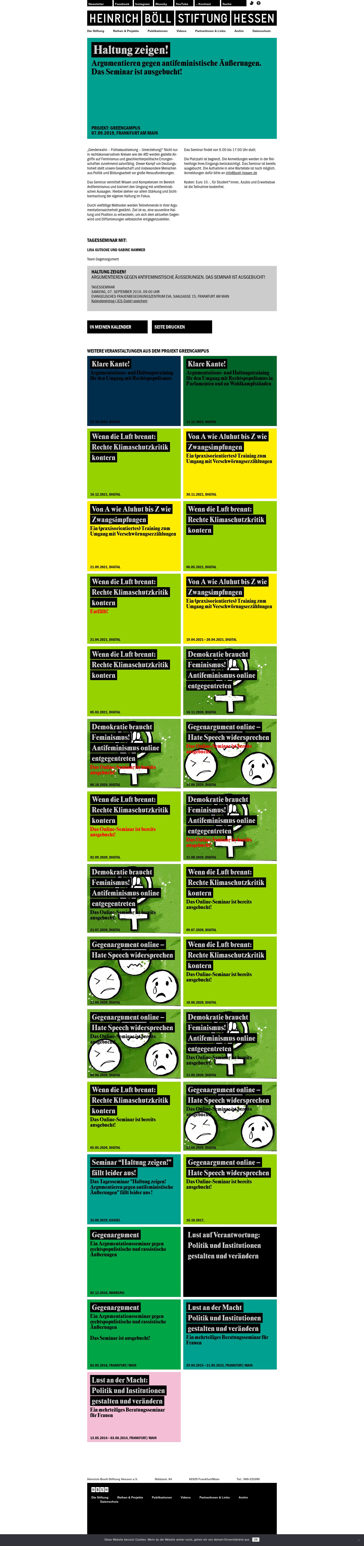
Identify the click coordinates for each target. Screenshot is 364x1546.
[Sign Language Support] (251, 3)
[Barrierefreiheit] (259, 3)
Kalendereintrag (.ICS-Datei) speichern (119, 300)
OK (256, 1539)
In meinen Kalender (110, 327)
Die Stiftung (95, 31)
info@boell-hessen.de (241, 172)
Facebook (122, 4)
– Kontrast (203, 4)
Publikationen (158, 31)
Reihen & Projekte (126, 31)
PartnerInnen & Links (210, 31)
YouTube (182, 4)
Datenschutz (262, 31)
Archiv (239, 31)
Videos (181, 31)
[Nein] (359, 1540)
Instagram (142, 4)
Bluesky (161, 4)
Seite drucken (169, 327)
